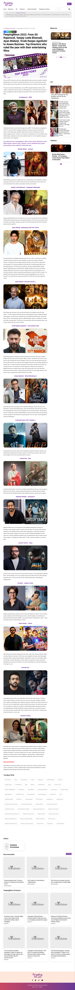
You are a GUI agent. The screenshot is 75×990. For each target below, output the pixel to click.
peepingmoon (50, 799)
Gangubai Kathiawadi (42, 789)
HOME (7, 12)
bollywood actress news (28, 813)
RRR (26, 784)
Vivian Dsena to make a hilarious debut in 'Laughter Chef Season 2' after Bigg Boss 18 (64, 123)
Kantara (32, 784)
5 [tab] (65, 57)
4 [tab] (63, 57)
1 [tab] (56, 57)
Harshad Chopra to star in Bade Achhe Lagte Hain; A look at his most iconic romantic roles (64, 105)
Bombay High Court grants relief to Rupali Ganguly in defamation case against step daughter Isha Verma (64, 114)
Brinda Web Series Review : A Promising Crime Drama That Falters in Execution (61, 156)
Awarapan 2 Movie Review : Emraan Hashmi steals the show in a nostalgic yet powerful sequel (37, 918)
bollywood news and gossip (11, 804)
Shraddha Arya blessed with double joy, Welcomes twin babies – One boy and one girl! (64, 132)
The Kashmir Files (20, 794)
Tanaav (32, 779)
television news (51, 818)
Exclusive (6, 923)
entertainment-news (56, 42)
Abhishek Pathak (9, 799)
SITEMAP (40, 987)
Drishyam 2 (19, 799)
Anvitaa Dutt (53, 794)
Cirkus (15, 779)
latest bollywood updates (23, 809)
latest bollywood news (52, 804)
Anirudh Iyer (50, 823)
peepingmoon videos (44, 9)
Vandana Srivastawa (10, 28)
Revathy (60, 779)
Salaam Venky (8, 784)
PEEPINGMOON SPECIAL (21, 12)
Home (4, 9)
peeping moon (60, 799)
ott (16, 9)
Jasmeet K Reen (60, 823)
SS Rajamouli (18, 784)
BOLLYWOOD (12, 12)
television (22, 9)
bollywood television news (11, 823)
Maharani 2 (40, 779)
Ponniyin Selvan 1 (65, 789)
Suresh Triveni (57, 784)
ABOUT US (34, 987)
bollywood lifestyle (40, 818)
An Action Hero (40, 823)
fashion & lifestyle (31, 9)
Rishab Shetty (41, 784)
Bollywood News (39, 804)
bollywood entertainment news (12, 813)
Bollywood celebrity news (11, 818)
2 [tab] (58, 57)
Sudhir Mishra (24, 779)
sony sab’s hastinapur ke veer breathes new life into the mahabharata (59, 96)
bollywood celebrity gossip (26, 818)
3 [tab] (61, 57)
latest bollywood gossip (26, 804)
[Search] (69, 9)
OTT (51, 82)
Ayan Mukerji (31, 789)
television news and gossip (27, 823)
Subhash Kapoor (50, 779)
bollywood (10, 9)
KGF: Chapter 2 (39, 799)
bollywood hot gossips (53, 809)
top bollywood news (9, 809)
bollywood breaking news (39, 809)
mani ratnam (54, 789)
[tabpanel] (61, 43)
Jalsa (49, 784)
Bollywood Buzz (41, 813)
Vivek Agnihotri (8, 794)
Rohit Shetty (8, 779)
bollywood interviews (53, 813)
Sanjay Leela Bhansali (10, 789)
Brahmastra (21, 789)
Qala (61, 794)
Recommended (7, 885)
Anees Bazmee (31, 794)
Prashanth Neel (28, 799)
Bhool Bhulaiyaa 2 (42, 794)
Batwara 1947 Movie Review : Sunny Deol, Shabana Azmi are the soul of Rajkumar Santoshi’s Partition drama (59, 48)
